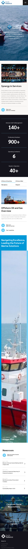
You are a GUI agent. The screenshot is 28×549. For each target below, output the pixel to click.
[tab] (8, 181)
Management (4, 545)
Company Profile (4, 543)
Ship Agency (4, 184)
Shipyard (17, 184)
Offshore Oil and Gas (6, 181)
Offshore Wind (19, 181)
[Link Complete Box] (14, 463)
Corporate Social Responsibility (7, 547)
